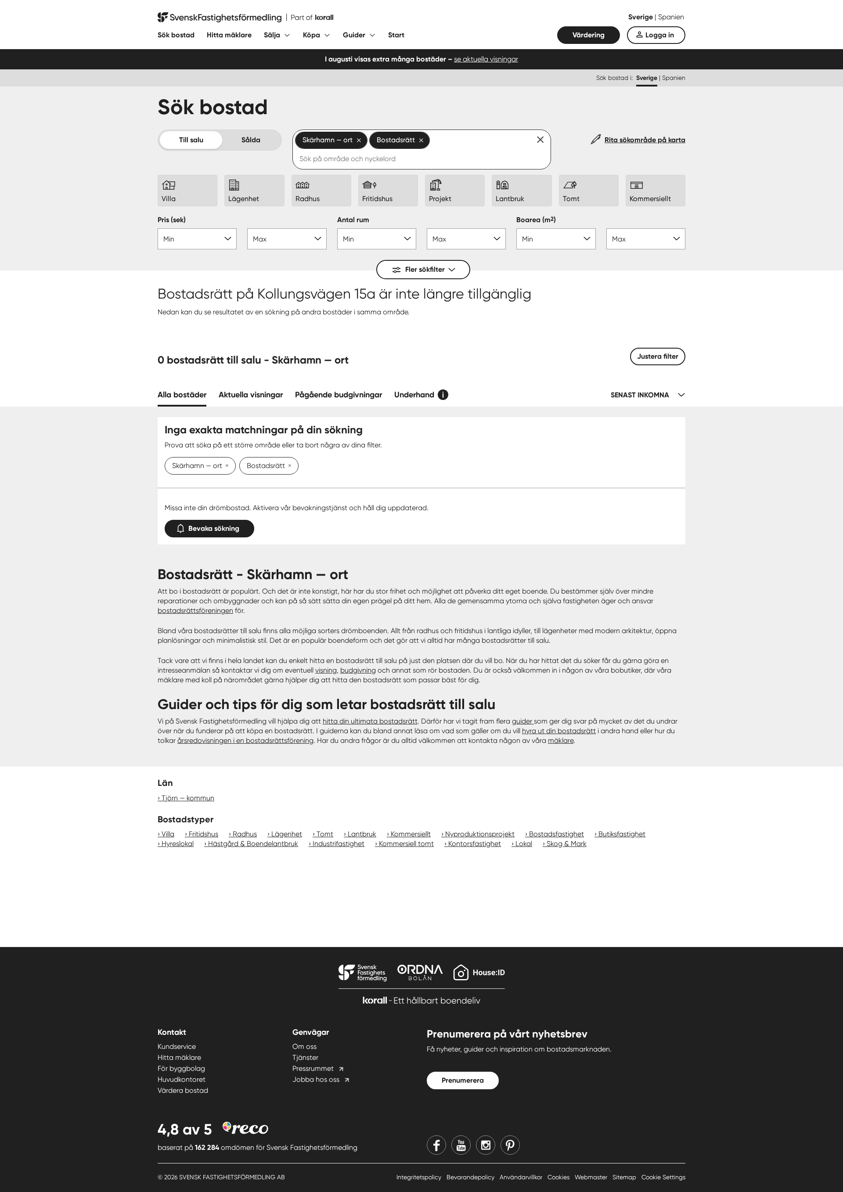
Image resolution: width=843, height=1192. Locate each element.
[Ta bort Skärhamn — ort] (225, 466)
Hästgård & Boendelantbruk (253, 843)
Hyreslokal (178, 843)
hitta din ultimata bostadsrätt (370, 721)
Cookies (559, 1177)
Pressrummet (313, 1068)
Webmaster (592, 1177)
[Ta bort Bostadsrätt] (288, 466)
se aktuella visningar (486, 59)
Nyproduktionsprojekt (480, 834)
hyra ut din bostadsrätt (559, 731)
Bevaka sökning (213, 528)
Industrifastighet (338, 843)
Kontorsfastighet (474, 843)
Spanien (671, 17)
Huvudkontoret (181, 1079)
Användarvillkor (522, 1177)
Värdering (589, 35)
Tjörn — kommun (188, 798)
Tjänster (305, 1057)
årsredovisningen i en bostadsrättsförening (245, 740)
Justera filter (657, 356)
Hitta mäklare (229, 35)
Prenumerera (463, 1080)
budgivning (358, 670)
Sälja (272, 35)
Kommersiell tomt (406, 843)
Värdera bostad (183, 1090)
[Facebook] (436, 1145)
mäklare (560, 740)
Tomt (325, 834)
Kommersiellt (411, 834)
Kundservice (177, 1046)
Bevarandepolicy (471, 1177)
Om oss (304, 1046)
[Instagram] (485, 1145)
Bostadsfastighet (556, 834)
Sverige (641, 17)
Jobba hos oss (315, 1079)
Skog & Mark (567, 843)
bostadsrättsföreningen (195, 610)
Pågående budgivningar (338, 395)
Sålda (250, 140)
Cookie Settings (663, 1177)
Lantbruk (362, 834)
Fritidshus (203, 834)
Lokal (523, 843)
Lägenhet (286, 834)
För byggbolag (181, 1068)
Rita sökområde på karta (645, 140)
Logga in (659, 35)
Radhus (245, 834)
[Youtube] (461, 1145)
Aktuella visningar (251, 395)
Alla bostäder (182, 395)
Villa (168, 834)
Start (396, 35)
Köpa (311, 35)
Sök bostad (176, 35)
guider (523, 721)
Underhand (414, 395)
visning (326, 670)
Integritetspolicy (419, 1177)
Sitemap (625, 1177)
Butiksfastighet (621, 834)
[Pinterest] (510, 1145)
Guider (354, 35)
